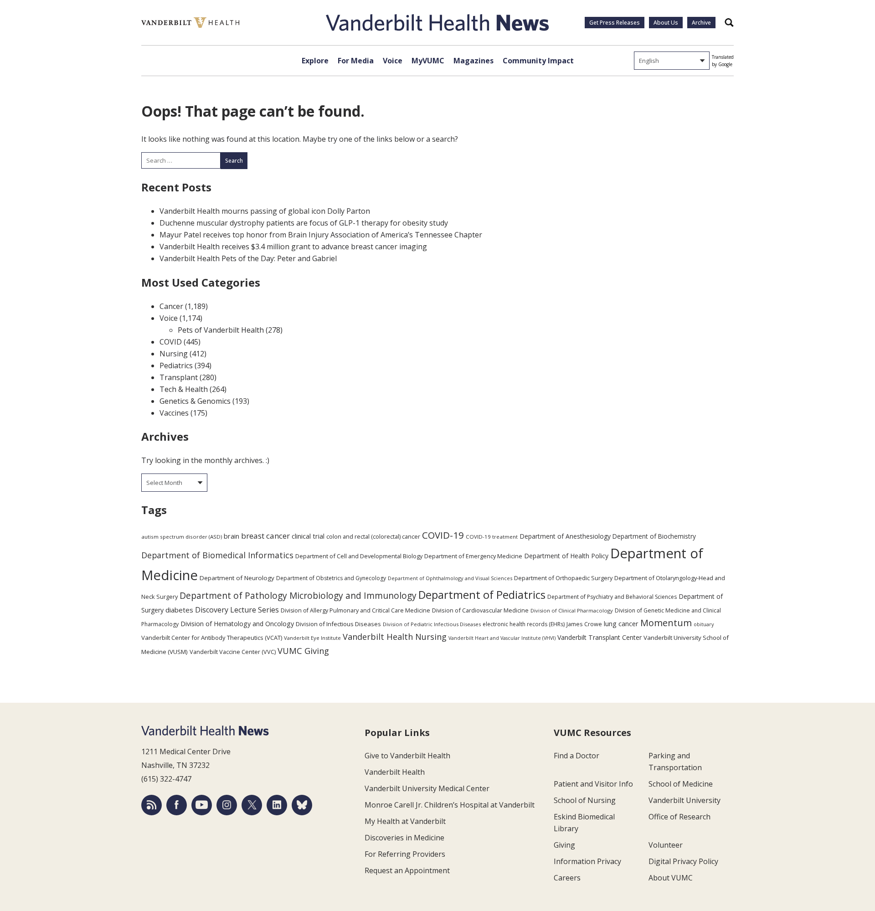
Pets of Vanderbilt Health (221, 330)
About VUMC (671, 878)
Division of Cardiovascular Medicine (480, 610)
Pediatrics (176, 365)
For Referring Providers (405, 854)
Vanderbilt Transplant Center (599, 637)
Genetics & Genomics (195, 401)
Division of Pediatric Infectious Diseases (432, 624)
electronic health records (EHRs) (524, 624)
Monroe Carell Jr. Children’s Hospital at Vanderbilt (450, 805)
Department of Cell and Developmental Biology (358, 556)
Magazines (473, 61)
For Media (356, 61)
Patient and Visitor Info (593, 784)
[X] (252, 805)
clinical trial (308, 536)
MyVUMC (428, 61)
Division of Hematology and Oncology (237, 623)
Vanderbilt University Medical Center (427, 788)
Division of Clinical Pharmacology (571, 610)
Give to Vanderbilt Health (407, 756)
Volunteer (666, 845)
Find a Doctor (576, 756)
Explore (315, 61)
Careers (567, 878)
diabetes (179, 609)
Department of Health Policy (566, 555)
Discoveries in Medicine (404, 838)
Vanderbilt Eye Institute (312, 637)
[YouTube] (201, 805)
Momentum (666, 623)
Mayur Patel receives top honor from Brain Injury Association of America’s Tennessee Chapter (321, 235)
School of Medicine (681, 784)
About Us (666, 22)
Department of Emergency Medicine (473, 556)
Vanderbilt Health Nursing (395, 636)
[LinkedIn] (277, 805)
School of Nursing (585, 800)
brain (231, 535)
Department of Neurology (237, 578)
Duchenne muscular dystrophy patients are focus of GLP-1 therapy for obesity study (304, 223)
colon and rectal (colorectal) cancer (373, 536)
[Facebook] (176, 805)
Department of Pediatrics (482, 594)
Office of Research (679, 817)
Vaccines (174, 413)
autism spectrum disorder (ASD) (181, 536)
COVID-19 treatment (492, 536)
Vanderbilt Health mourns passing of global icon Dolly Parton (265, 211)
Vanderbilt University (685, 800)
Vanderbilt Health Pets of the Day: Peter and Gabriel (248, 258)
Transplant (179, 377)
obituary (704, 624)
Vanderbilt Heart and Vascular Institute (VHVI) (502, 638)
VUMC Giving (303, 650)
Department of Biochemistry (654, 536)
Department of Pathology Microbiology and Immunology (298, 596)
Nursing (174, 354)
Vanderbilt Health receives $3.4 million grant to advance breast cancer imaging (293, 247)
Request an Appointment (407, 870)
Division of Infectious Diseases (338, 624)
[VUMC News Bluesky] (302, 805)
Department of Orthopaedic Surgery (563, 578)
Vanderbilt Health (395, 772)
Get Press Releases (614, 22)
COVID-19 (443, 535)
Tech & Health (184, 389)
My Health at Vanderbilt (405, 821)
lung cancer (621, 623)
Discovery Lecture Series (237, 610)
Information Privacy (587, 861)
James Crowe (584, 624)
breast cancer (265, 535)
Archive (701, 22)
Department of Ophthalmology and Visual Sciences (450, 578)
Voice (392, 61)
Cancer (171, 306)
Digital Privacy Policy (683, 861)
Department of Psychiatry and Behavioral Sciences (612, 597)
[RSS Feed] (151, 805)
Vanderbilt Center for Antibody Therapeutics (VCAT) (211, 637)
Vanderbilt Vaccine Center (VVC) (233, 652)
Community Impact (538, 61)
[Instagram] (226, 805)
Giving (564, 845)
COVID (171, 342)
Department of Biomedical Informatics (217, 555)
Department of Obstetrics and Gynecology (331, 578)
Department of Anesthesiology (565, 536)
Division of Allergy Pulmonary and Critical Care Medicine (355, 610)
